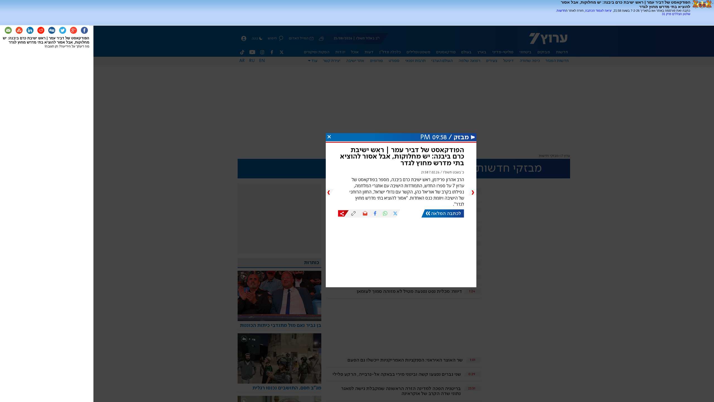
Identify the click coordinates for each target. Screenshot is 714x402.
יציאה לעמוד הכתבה (598, 10)
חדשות (561, 10)
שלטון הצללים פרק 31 (676, 14)
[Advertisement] (625, 18)
